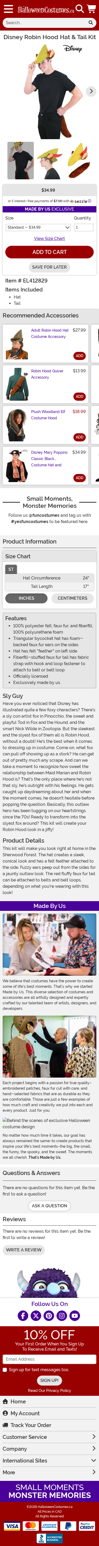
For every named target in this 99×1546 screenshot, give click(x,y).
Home (18, 1401)
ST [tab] (11, 569)
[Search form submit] (90, 23)
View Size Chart (49, 238)
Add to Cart (49, 252)
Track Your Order (31, 1425)
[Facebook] (23, 1315)
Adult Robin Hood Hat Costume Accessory (50, 333)
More (9, 1472)
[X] (36, 1315)
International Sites (25, 1461)
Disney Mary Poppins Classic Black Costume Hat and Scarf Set (49, 461)
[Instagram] (61, 1315)
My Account (25, 1413)
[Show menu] (8, 9)
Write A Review (23, 1249)
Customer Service (25, 1437)
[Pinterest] (49, 1315)
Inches (26, 598)
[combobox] (44, 23)
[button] (91, 9)
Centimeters (72, 598)
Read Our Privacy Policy (49, 1390)
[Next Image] (91, 91)
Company (15, 1449)
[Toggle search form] (79, 9)
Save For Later (49, 267)
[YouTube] (74, 1315)
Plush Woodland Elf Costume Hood (48, 415)
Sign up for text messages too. (39, 1369)
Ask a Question (49, 1205)
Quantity (82, 218)
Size (9, 218)
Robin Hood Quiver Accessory (47, 374)
